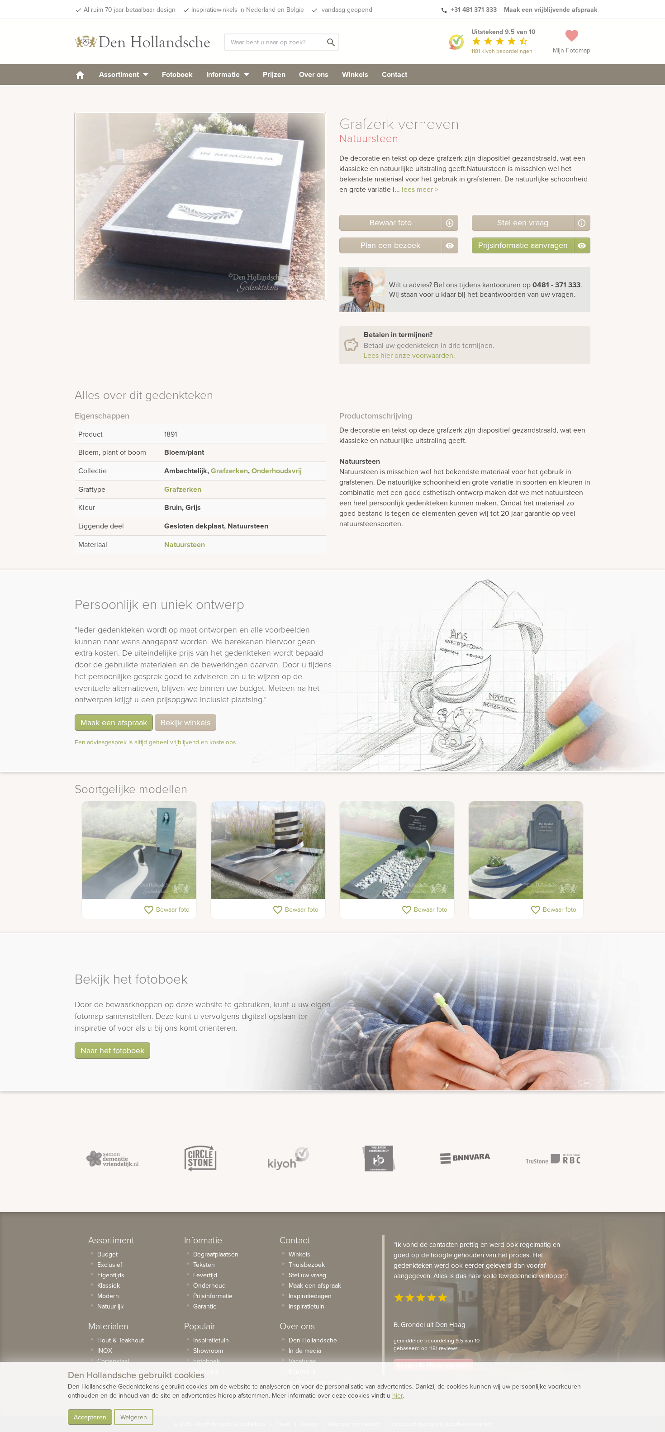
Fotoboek (177, 74)
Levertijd (205, 1275)
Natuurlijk (110, 1306)
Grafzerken (229, 471)
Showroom (208, 1350)
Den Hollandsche (313, 1340)
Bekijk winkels (185, 722)
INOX (104, 1350)
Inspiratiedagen (310, 1295)
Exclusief (109, 1264)
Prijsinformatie (213, 1295)
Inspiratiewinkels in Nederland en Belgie (247, 9)
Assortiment (120, 74)
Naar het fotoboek (112, 1050)
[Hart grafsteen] (397, 850)
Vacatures (302, 1360)
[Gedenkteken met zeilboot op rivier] (139, 850)
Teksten (204, 1264)
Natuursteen (184, 544)
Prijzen (274, 74)
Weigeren (133, 1417)
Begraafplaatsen (215, 1254)
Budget (107, 1254)
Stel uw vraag (307, 1275)
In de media (305, 1350)
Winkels (355, 74)
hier (397, 1395)
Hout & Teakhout (120, 1340)
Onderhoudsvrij (277, 471)
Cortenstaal (113, 1360)
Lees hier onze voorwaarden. (409, 355)
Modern (108, 1295)
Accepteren (90, 1417)
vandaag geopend (346, 9)
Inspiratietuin (211, 1340)
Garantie (205, 1306)
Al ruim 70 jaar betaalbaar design (130, 9)
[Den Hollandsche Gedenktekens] (142, 41)
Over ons (313, 74)
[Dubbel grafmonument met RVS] (268, 850)
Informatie (224, 74)
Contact (394, 74)
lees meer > (420, 189)
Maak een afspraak (114, 722)
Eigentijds (110, 1275)
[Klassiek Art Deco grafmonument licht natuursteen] (526, 850)
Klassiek (108, 1285)
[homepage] (80, 74)
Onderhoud (209, 1285)
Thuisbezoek (307, 1264)
